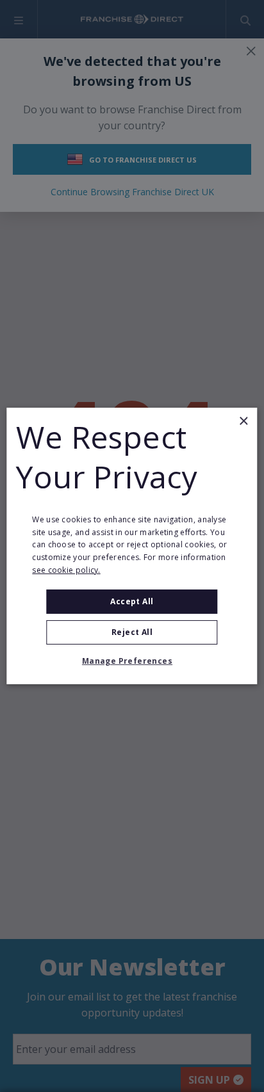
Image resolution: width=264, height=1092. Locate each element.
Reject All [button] (132, 632)
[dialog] (131, 546)
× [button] (243, 421)
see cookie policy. (66, 570)
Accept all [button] (131, 601)
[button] (132, 661)
